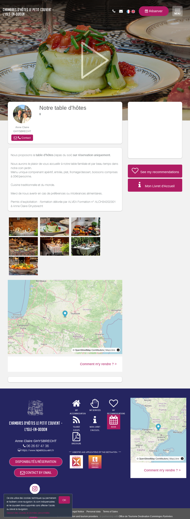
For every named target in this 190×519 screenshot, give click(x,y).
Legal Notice (77, 511)
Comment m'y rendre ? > (98, 364)
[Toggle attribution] (118, 350)
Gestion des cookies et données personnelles (28, 512)
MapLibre (110, 349)
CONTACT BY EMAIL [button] (38, 473)
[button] (22, 138)
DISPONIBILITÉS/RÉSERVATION (35, 462)
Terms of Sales (110, 511)
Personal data (93, 511)
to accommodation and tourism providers (77, 516)
